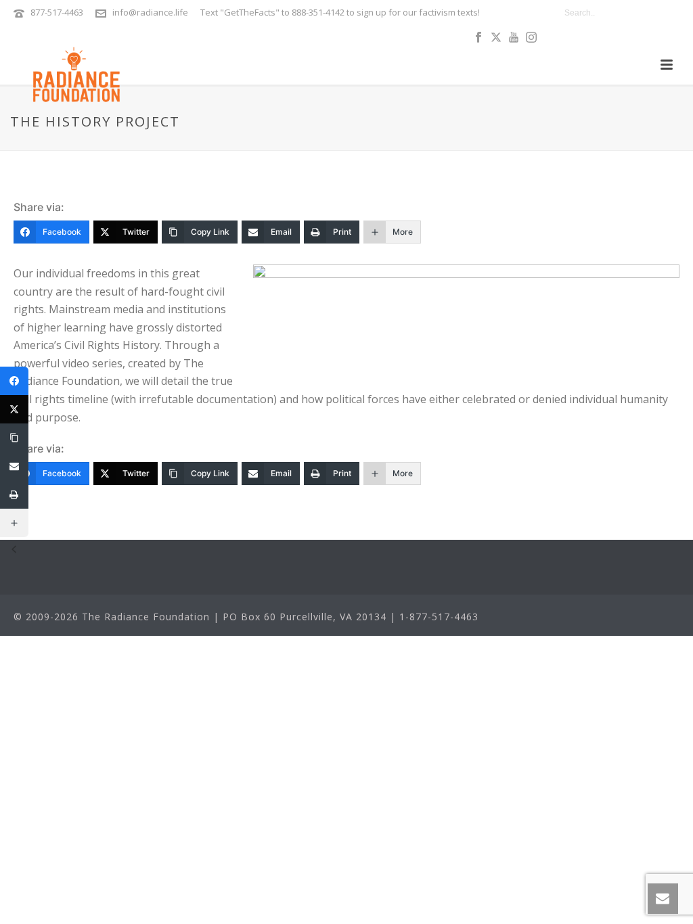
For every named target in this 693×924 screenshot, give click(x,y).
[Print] (14, 494)
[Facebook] (14, 381)
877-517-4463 (56, 12)
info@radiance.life (150, 12)
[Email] (14, 466)
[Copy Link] (14, 437)
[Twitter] (14, 409)
